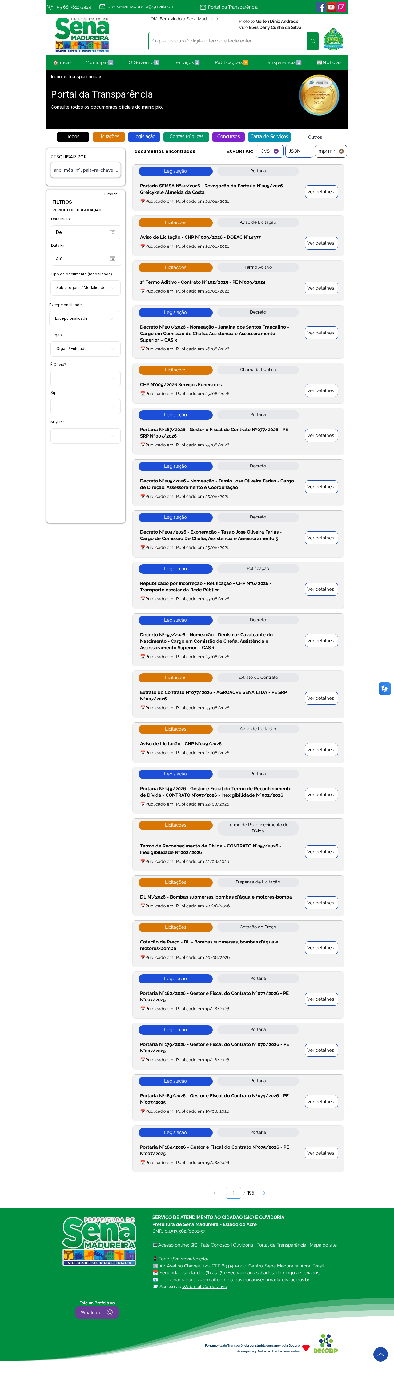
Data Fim (59, 245)
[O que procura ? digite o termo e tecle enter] (313, 41)
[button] (100, 62)
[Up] (380, 1354)
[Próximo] (264, 1193)
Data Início (60, 219)
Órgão (56, 335)
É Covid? (58, 364)
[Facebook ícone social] (321, 7)
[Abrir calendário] (112, 232)
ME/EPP (57, 422)
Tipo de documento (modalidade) (81, 274)
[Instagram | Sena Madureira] (341, 7)
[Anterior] (214, 1193)
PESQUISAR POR (68, 156)
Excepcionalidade (65, 305)
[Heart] (306, 1348)
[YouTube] (331, 7)
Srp (53, 392)
